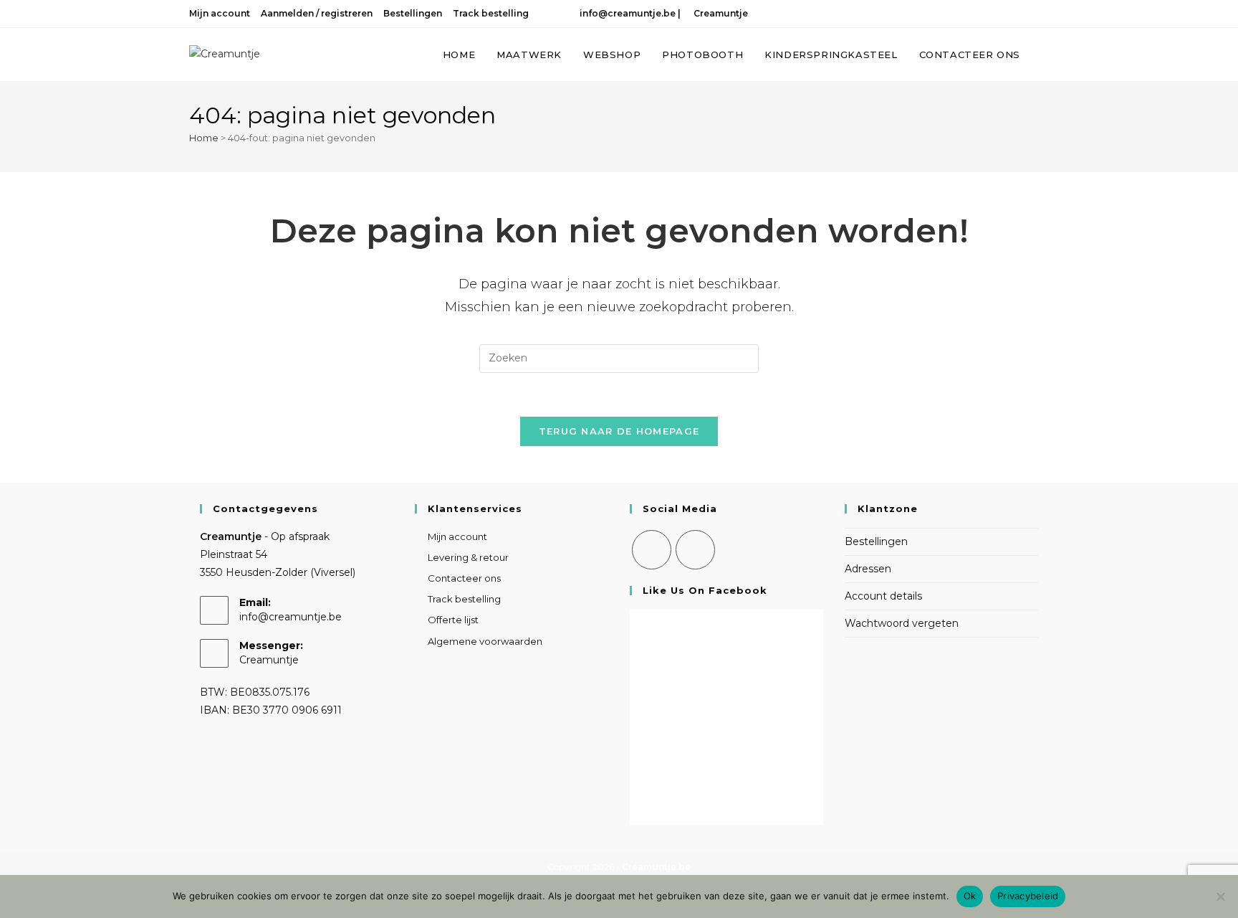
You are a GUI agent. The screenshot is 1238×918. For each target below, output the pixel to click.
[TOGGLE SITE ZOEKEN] (1045, 54)
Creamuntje (719, 13)
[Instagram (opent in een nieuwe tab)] (1025, 13)
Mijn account (219, 13)
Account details (883, 596)
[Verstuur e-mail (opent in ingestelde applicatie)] (1042, 13)
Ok (970, 896)
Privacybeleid (1027, 896)
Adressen (868, 568)
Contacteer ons (464, 578)
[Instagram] (695, 549)
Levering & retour (468, 557)
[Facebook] (651, 549)
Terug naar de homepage (619, 431)
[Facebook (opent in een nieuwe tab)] (1006, 13)
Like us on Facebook (705, 590)
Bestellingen (412, 13)
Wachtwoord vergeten (902, 623)
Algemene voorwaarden (485, 641)
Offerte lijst (453, 619)
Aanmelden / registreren (317, 13)
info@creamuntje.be (625, 13)
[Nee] (1220, 896)
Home (204, 137)
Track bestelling (491, 13)
